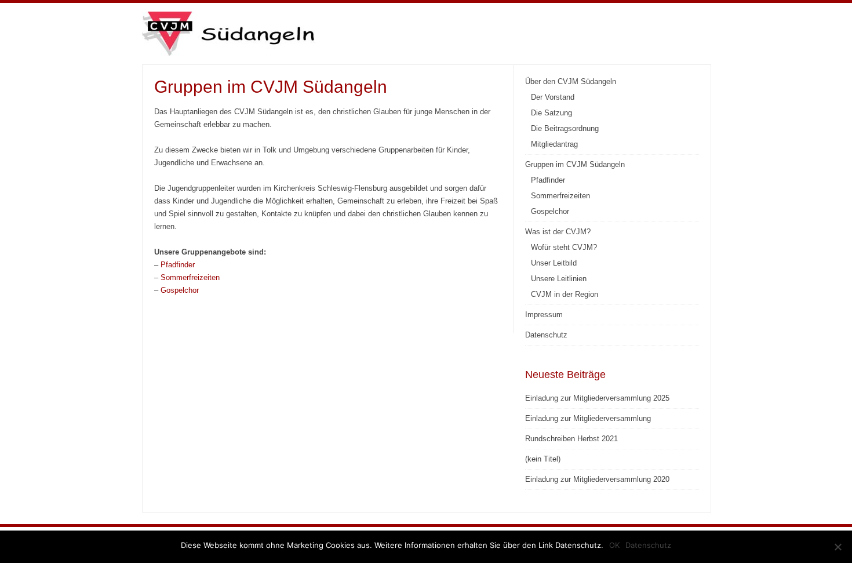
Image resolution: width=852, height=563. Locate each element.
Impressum (544, 314)
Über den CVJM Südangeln (570, 81)
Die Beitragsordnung (565, 128)
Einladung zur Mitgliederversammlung (588, 418)
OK (614, 545)
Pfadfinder (178, 264)
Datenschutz (546, 334)
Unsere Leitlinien (559, 278)
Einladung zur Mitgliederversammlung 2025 (597, 398)
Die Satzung (551, 112)
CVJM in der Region (564, 294)
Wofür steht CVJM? (564, 247)
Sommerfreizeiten (190, 277)
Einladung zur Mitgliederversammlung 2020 (597, 479)
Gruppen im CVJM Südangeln (575, 164)
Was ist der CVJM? (558, 231)
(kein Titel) (542, 459)
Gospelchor (180, 290)
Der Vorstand (552, 97)
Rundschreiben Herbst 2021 (571, 438)
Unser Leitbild (554, 263)
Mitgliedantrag (554, 144)
